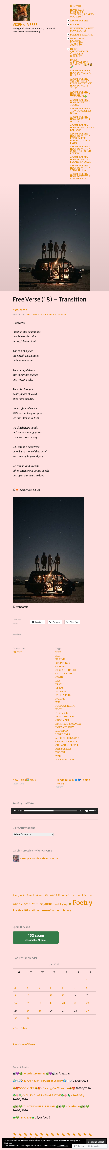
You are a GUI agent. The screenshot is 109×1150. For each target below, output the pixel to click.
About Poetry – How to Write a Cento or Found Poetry (80, 150)
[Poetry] (31, 1134)
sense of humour (50, 910)
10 (28, 995)
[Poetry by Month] (42, 1134)
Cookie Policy (62, 1145)
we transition (64, 759)
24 (28, 1010)
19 (51, 1003)
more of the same (67, 738)
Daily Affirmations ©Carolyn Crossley (79, 52)
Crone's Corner (67, 895)
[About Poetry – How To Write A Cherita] (64, 1134)
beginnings (62, 662)
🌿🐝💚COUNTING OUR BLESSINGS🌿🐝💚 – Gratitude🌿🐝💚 (51, 1106)
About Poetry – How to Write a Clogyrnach (80, 176)
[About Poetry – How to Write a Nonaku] (85, 1134)
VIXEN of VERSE (25, 24)
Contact (75, 6)
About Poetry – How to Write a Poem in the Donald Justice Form (80, 138)
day (57, 680)
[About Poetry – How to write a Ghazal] (91, 1134)
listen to (61, 730)
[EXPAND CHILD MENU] (68, 20)
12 (51, 995)
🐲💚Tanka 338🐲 (23, 1117)
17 (28, 1003)
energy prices (64, 695)
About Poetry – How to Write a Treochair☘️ (80, 94)
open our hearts (66, 741)
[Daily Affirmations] (53, 1134)
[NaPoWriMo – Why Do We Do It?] (37, 1134)
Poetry (74, 24)
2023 (58, 655)
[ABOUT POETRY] (26, 1134)
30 (15, 1018)
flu (57, 702)
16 (15, 1003)
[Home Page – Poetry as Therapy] (20, 1134)
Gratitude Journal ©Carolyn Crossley (77, 42)
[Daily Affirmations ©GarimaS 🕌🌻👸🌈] (58, 1134)
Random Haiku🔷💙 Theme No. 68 (73, 783)
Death (59, 684)
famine (60, 698)
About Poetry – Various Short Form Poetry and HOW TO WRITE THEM (81, 83)
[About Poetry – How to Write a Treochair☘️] (74, 1134)
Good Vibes (20, 904)
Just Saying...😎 (63, 904)
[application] (54, 811)
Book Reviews (34, 895)
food (58, 709)
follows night (65, 705)
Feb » (24, 1028)
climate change (65, 670)
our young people (66, 745)
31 (28, 1018)
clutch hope (63, 673)
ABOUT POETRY (79, 20)
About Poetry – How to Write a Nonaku (80, 110)
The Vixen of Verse (24, 1044)
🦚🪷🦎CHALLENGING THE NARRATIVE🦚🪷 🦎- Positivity (48, 1095)
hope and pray (64, 727)
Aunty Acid (19, 895)
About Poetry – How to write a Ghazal (80, 119)
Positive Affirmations (26, 910)
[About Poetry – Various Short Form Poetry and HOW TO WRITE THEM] (69, 1134)
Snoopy (67, 910)
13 (63, 995)
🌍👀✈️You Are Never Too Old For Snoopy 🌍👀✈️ (43, 1080)
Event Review (84, 895)
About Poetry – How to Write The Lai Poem (82, 127)
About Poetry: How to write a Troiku (80, 102)
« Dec (16, 1028)
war (58, 756)
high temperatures (68, 723)
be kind (60, 659)
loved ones (62, 734)
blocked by (39, 938)
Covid (59, 677)
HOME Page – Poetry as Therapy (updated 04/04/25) (82, 13)
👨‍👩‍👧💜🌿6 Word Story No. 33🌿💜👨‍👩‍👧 (34, 1073)
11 (39, 995)
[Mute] (86, 810)
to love (60, 752)
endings (60, 691)
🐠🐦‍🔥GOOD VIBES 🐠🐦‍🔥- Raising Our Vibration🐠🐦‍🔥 (44, 1088)
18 (40, 1003)
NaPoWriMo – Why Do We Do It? (82, 29)
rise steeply (63, 748)
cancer (60, 666)
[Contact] (15, 1134)
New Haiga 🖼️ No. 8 (24, 781)
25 (40, 1010)
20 (63, 1003)
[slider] (50, 810)
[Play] (14, 810)
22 (87, 1003)
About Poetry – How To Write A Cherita (80, 72)
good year (62, 720)
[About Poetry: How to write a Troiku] (80, 1134)
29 (87, 1010)
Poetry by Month (81, 34)
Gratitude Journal (41, 904)
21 (75, 1003)
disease (60, 687)
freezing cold (64, 716)
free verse (62, 712)
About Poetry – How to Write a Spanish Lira (80, 168)
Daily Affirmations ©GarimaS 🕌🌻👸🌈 (81, 63)
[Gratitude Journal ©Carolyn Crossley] (47, 1134)
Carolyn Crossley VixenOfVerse (45, 314)
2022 (58, 652)
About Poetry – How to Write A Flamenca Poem (80, 159)
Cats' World (50, 895)
